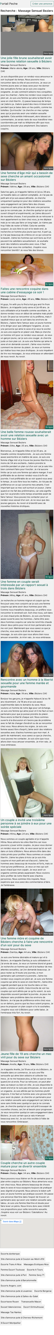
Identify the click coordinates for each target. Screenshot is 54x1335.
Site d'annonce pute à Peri (14, 1275)
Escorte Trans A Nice (11, 1264)
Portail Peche (9, 3)
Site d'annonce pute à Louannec (16, 1291)
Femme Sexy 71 (36, 1275)
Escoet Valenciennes (11, 1307)
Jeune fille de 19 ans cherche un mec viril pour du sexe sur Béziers (26, 1055)
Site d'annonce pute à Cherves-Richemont (21, 1317)
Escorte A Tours (35, 1269)
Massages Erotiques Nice (36, 1264)
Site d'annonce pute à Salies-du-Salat (19, 1296)
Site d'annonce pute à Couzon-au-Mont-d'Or (22, 1259)
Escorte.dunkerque (10, 1253)
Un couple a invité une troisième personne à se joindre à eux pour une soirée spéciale (26, 823)
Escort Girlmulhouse (34, 1307)
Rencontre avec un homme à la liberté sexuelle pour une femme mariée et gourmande (27, 683)
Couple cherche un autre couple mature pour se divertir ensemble (23, 1164)
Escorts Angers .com (11, 1285)
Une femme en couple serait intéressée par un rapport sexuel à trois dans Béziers (24, 585)
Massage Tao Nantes (11, 1312)
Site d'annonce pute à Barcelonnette (18, 1280)
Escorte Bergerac (43, 1291)
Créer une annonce (42, 3)
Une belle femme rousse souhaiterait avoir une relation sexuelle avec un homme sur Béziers (26, 435)
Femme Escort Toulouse (13, 1269)
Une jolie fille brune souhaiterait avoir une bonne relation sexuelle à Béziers (26, 59)
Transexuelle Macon (31, 1301)
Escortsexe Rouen (10, 1301)
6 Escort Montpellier (11, 1323)
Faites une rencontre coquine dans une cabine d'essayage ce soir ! (24, 290)
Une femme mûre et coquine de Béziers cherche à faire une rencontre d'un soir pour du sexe (27, 942)
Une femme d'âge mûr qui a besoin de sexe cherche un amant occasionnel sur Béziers (27, 176)
